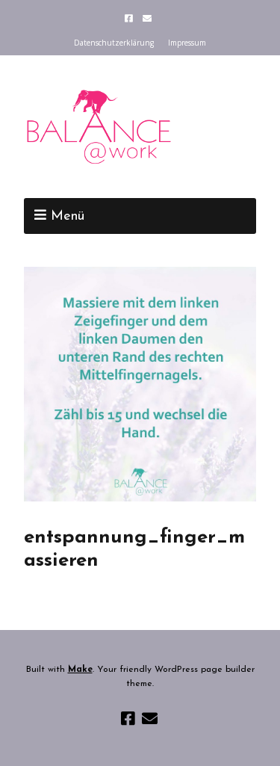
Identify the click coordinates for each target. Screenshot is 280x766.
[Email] (146, 18)
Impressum (187, 42)
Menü (67, 216)
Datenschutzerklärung (114, 42)
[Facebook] (130, 18)
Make (80, 669)
